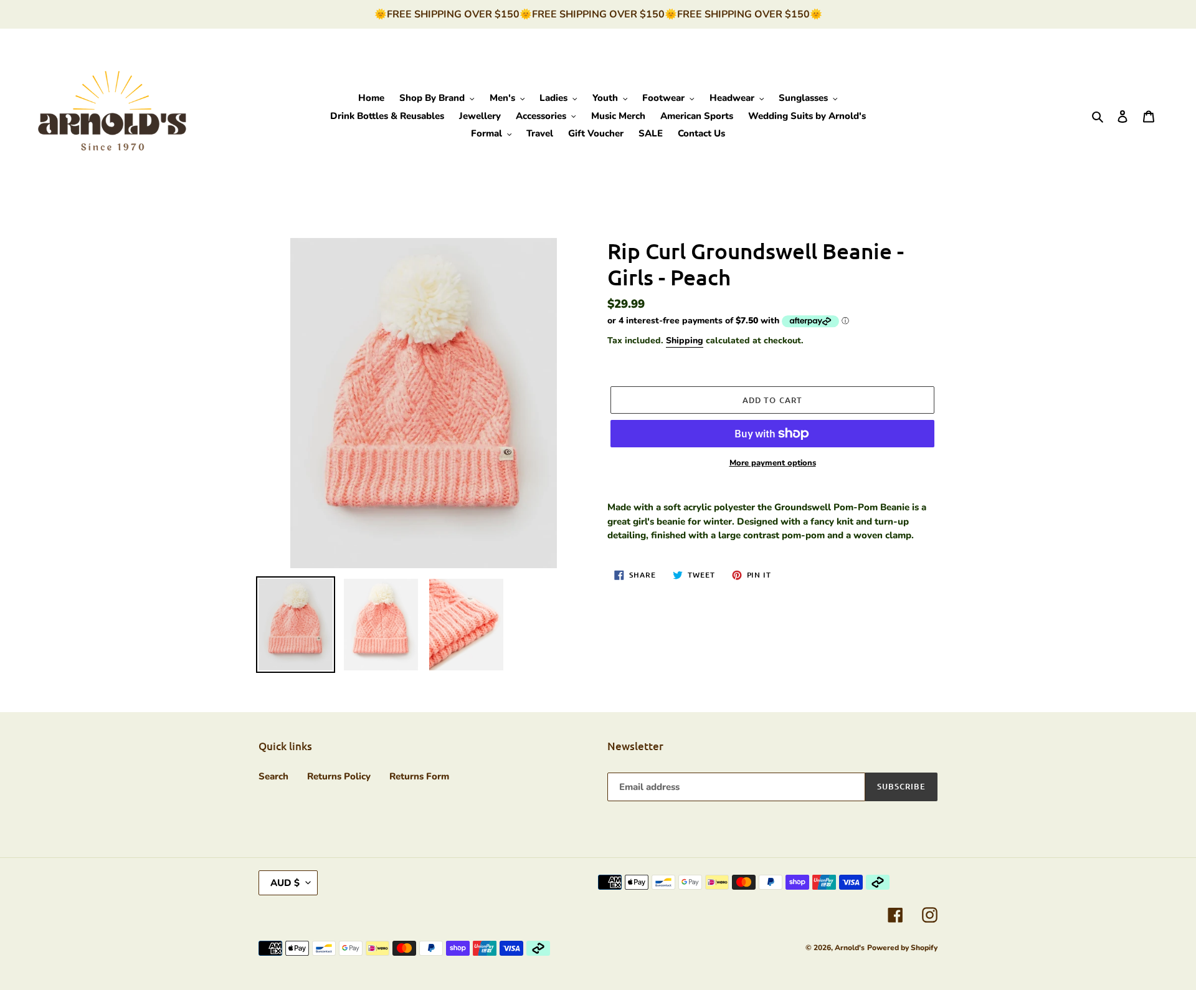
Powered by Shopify (902, 948)
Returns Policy (339, 776)
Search (273, 776)
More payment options (772, 463)
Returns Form (419, 776)
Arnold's (850, 948)
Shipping (684, 340)
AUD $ (285, 883)
